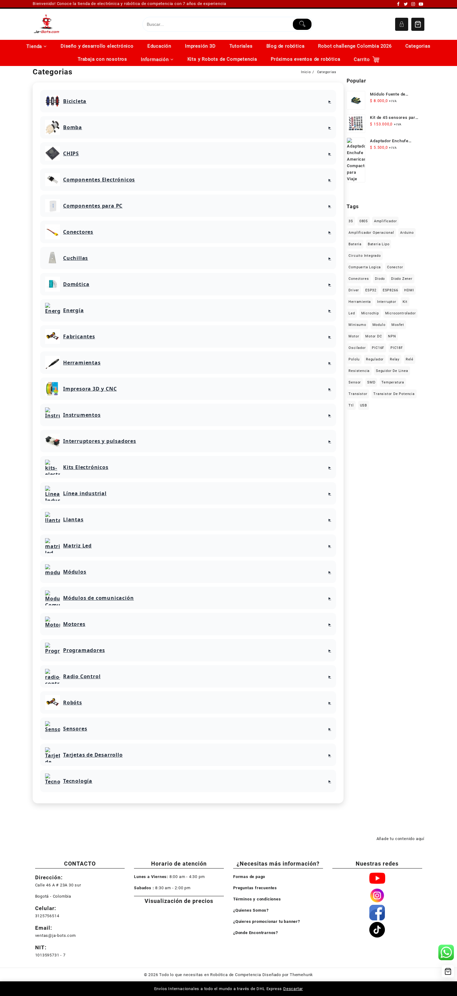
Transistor (358, 394)
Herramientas (82, 362)
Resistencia (359, 371)
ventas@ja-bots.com (55, 935)
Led (352, 313)
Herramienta (360, 302)
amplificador (385, 221)
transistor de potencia (394, 394)
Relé (409, 359)
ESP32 (370, 290)
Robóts (72, 702)
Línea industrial (85, 493)
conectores (359, 279)
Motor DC (373, 336)
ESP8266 (390, 290)
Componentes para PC (92, 205)
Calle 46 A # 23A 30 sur (58, 885)
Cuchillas (75, 258)
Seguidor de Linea (392, 371)
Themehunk (301, 974)
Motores (74, 624)
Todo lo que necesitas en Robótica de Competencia (210, 974)
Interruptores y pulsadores (99, 441)
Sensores (75, 728)
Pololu (354, 359)
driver (354, 290)
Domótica (76, 284)
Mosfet (397, 325)
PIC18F (396, 348)
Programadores (84, 650)
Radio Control (81, 676)
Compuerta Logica (365, 267)
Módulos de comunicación (98, 597)
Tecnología (77, 781)
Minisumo (357, 325)
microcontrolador (400, 313)
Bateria (355, 244)
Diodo (380, 279)
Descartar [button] (293, 988)
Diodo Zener (402, 279)
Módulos (74, 571)
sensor (355, 382)
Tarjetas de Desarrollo (93, 754)
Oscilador (357, 348)
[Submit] (302, 24)
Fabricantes (79, 336)
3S (351, 221)
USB (363, 405)
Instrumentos (82, 414)
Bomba (72, 127)
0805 (363, 221)
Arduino (407, 233)
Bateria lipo (379, 244)
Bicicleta (74, 101)
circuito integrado (365, 256)
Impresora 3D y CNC (90, 388)
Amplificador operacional (371, 233)
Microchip (370, 313)
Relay (394, 359)
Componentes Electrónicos (99, 179)
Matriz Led (77, 545)
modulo (378, 325)
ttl (351, 405)
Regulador (375, 359)
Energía (73, 310)
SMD (371, 382)
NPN (392, 336)
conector (395, 267)
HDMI (409, 290)
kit (405, 302)
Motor (354, 336)
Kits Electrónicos (85, 467)
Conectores (78, 231)
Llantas (73, 519)
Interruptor (386, 302)
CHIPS (71, 153)
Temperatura (392, 382)
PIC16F (378, 348)
